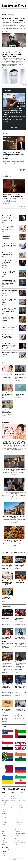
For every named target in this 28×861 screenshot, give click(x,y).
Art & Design (22, 796)
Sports (3, 811)
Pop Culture (22, 811)
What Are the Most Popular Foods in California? (19, 567)
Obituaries (4, 813)
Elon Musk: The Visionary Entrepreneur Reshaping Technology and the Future (9, 345)
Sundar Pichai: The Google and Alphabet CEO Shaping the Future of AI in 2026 (9, 245)
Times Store (18, 840)
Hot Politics (4, 802)
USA (9, 2)
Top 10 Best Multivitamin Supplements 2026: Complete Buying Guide (7, 412)
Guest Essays (14, 802)
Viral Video (13, 809)
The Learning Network (20, 833)
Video (16, 835)
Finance (12, 810)
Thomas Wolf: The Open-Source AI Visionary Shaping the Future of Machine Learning (9, 218)
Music (20, 809)
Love (3, 833)
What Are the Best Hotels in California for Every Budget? (9, 301)
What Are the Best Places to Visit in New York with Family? (9, 273)
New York (4, 804)
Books (20, 798)
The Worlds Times (16, 858)
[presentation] (20, 169)
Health (3, 829)
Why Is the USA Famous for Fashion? (9, 353)
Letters (12, 803)
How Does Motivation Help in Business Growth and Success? (9, 292)
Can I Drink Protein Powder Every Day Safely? (20, 394)
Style (3, 840)
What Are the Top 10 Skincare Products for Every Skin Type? (8, 227)
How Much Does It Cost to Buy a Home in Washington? (9, 236)
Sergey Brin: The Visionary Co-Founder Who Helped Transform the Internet (9, 309)
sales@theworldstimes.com (8, 855)
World (3, 796)
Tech (3, 807)
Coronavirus (4, 798)
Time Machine (18, 838)
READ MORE (4, 31)
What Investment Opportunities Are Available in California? (8, 336)
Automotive (4, 822)
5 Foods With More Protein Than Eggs (19, 581)
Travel (3, 844)
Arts (20, 795)
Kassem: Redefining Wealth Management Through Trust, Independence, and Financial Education (13, 111)
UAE (16, 2)
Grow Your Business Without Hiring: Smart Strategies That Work (20, 710)
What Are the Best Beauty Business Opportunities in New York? (20, 376)
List (20, 803)
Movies (21, 807)
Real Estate (4, 838)
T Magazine (4, 842)
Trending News (5, 800)
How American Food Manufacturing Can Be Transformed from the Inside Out (7, 583)
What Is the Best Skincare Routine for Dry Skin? (7, 394)
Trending (4, 817)
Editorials (13, 800)
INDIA (19, 2)
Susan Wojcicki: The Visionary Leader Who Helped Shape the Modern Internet (20, 638)
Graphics (17, 837)
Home (3, 795)
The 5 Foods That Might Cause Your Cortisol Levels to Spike (6, 599)
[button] (11, 127)
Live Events (17, 831)
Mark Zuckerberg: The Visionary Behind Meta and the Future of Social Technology (9, 282)
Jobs (3, 831)
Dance (20, 805)
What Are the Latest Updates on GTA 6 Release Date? (20, 618)
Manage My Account (20, 842)
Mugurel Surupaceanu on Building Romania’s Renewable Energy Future (13, 154)
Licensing (17, 844)
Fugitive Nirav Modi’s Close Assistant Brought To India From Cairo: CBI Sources (14, 54)
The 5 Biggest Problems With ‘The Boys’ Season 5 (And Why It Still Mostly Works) (20, 686)
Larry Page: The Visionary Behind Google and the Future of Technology (9, 327)
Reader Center (18, 822)
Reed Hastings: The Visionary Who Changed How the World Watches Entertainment (7, 686)
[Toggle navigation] (4, 10)
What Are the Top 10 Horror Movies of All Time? (7, 618)
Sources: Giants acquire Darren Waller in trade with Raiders (13, 19)
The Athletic (18, 824)
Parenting (4, 837)
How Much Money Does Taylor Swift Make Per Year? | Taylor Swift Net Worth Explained (6, 638)
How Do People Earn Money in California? (8, 253)
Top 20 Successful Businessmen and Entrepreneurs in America (6, 662)
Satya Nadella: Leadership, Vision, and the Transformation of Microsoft (9, 263)
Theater (21, 814)
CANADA (12, 2)
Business (4, 806)
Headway (17, 829)
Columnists (13, 798)
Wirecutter (17, 826)
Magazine (4, 835)
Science (4, 809)
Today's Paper (5, 815)
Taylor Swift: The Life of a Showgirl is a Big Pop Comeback (13, 195)
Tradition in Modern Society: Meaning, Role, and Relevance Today (7, 710)
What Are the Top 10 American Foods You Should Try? (8, 318)
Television (21, 813)
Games (3, 824)
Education (4, 826)
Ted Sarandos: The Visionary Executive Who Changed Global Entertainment (20, 662)
